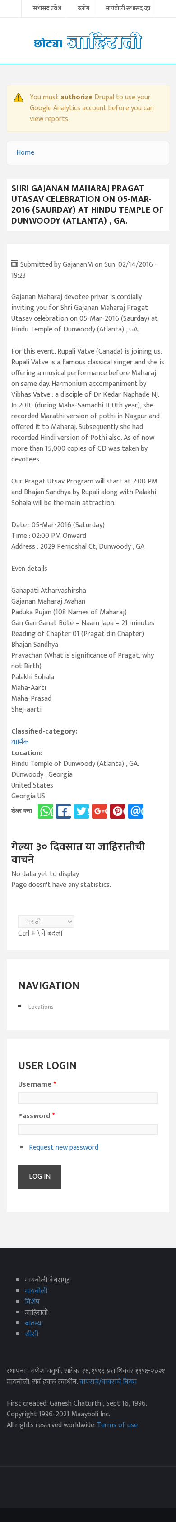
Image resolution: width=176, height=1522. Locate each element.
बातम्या (34, 1323)
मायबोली (36, 1291)
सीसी (31, 1334)
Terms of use (117, 1425)
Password (36, 1116)
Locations (41, 1007)
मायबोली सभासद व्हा (128, 9)
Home (25, 153)
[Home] (88, 40)
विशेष (32, 1302)
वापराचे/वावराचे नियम (108, 1382)
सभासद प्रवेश (47, 9)
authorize (76, 97)
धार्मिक (20, 742)
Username (37, 1084)
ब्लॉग (83, 9)
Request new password (63, 1148)
